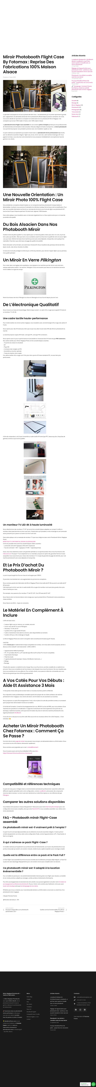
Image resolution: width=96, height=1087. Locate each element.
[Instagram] (80, 1010)
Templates (29, 1006)
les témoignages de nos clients (29, 886)
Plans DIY (29, 1009)
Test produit (75, 112)
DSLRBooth (17, 713)
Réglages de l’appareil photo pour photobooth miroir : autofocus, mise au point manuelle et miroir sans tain (82, 69)
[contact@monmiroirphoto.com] (75, 997)
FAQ (28, 1001)
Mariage (74, 103)
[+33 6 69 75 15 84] (75, 1000)
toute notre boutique (9, 886)
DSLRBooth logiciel (31, 1011)
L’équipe (29, 999)
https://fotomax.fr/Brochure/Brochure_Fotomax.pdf (17, 753)
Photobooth (75, 107)
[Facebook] (76, 1010)
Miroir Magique (76, 105)
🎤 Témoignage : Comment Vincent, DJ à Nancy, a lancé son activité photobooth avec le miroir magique (82, 87)
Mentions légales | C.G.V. (33, 1016)
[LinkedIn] (85, 1010)
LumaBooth (42, 791)
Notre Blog (29, 996)
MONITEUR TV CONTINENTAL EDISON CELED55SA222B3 (19, 541)
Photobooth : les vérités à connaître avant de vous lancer (82, 76)
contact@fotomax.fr (32, 747)
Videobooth (75, 116)
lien (37, 751)
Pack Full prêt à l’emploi (52, 807)
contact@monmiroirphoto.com (84, 997)
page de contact (20, 741)
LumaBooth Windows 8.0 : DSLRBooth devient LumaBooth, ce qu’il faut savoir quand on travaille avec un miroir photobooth (82, 62)
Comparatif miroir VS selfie (33, 1014)
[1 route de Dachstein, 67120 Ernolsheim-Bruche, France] (75, 1004)
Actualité (74, 100)
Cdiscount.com (7, 554)
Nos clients (29, 1004)
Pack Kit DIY (35, 809)
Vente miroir (75, 114)
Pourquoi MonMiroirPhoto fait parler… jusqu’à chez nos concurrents (82, 81)
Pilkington (6, 795)
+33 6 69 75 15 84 (81, 1000)
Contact (28, 1019)
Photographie (76, 109)
